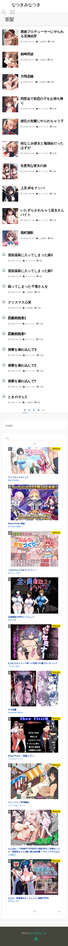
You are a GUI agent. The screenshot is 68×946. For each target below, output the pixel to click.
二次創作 (42, 41)
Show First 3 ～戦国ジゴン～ (21, 755)
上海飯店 (12, 854)
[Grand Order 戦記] (34, 503)
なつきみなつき (38, 933)
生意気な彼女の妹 (34, 166)
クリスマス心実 (19, 302)
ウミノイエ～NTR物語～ (19, 802)
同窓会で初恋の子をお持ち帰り (42, 101)
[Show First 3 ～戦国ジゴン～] (34, 735)
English (9, 425)
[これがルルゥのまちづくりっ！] (34, 549)
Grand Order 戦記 (16, 523)
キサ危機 (12, 709)
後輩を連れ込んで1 (22, 381)
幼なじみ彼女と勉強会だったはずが (42, 145)
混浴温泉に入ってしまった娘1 (30, 271)
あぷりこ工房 (13, 572)
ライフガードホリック (18, 477)
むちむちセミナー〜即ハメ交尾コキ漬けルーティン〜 (32, 663)
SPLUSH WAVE (15, 526)
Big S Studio (13, 480)
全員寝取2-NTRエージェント (21, 616)
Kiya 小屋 (12, 619)
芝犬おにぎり (13, 900)
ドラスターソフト (15, 758)
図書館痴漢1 (16, 334)
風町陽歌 (27, 233)
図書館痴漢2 (17, 318)
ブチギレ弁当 (13, 666)
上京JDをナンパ (33, 188)
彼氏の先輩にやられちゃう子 (42, 121)
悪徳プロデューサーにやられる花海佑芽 (42, 34)
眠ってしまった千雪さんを (28, 286)
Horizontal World (15, 712)
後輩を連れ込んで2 (22, 365)
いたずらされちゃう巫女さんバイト (42, 212)
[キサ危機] (34, 689)
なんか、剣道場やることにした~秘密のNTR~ (29, 897)
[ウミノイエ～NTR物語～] (34, 781)
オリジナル (43, 108)
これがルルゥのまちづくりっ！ (22, 569)
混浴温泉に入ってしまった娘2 (30, 255)
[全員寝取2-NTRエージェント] (34, 595)
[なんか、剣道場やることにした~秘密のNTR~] (34, 877)
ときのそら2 (17, 397)
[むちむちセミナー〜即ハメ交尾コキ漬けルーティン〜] (34, 642)
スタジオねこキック (16, 805)
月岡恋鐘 (27, 76)
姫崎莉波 (27, 54)
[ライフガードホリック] (34, 461)
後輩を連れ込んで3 (22, 349)
